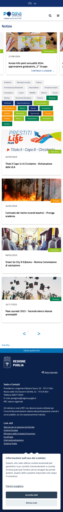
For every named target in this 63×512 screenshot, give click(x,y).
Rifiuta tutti (31, 503)
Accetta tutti (31, 495)
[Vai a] (12, 15)
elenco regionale (15, 401)
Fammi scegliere (15, 486)
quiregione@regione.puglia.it (23, 398)
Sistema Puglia (10, 443)
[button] (31, 3)
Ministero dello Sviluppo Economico (19, 433)
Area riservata (50, 372)
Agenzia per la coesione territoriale (19, 427)
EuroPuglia (8, 437)
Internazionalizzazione (14, 440)
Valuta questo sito (32, 350)
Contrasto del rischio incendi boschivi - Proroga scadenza (30, 214)
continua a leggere (41, 70)
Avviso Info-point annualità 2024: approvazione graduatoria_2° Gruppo (28, 64)
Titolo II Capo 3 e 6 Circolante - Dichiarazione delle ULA (29, 165)
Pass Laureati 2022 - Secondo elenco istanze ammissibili (29, 312)
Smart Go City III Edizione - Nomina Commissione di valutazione (31, 263)
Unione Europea (11, 430)
